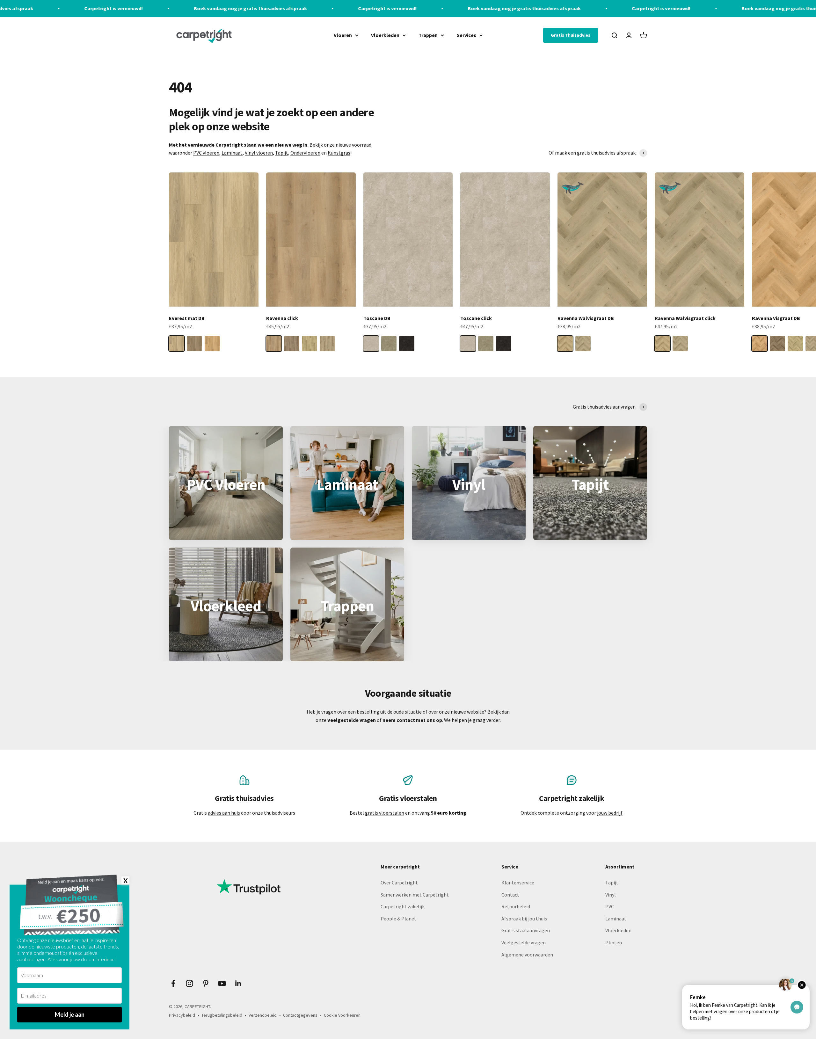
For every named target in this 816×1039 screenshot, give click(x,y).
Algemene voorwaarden (527, 954)
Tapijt (281, 152)
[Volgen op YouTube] (222, 983)
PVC (609, 906)
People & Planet (398, 918)
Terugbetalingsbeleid (221, 1015)
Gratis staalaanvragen (525, 930)
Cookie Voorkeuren (342, 1015)
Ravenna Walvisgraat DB (585, 318)
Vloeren (343, 35)
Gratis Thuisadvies (570, 35)
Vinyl (610, 894)
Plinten (613, 942)
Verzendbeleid (263, 1015)
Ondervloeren (305, 152)
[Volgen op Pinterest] (205, 983)
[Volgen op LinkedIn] (238, 983)
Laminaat (232, 152)
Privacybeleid (182, 1015)
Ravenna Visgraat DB (776, 318)
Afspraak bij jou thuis (524, 918)
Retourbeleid (515, 906)
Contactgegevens (300, 1015)
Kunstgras (339, 152)
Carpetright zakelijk (403, 906)
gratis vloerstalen (384, 813)
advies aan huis (224, 813)
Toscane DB (376, 318)
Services (466, 35)
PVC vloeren (206, 152)
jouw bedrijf (610, 813)
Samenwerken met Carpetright (415, 894)
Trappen (428, 35)
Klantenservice (517, 882)
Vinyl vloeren (259, 152)
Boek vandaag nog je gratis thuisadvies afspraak (116, 8)
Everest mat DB (187, 318)
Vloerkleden (385, 35)
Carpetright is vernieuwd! (253, 8)
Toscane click (476, 318)
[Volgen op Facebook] (173, 983)
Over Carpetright (399, 882)
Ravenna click (282, 318)
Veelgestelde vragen (523, 942)
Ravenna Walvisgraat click (685, 318)
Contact (510, 894)
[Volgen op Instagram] (189, 983)
